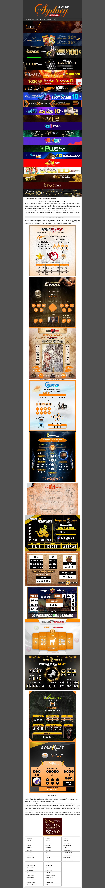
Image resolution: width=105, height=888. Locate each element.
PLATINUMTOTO (30, 857)
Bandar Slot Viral (30, 867)
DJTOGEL (29, 840)
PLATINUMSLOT (49, 843)
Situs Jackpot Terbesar (31, 872)
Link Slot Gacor (48, 880)
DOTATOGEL (29, 838)
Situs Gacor (66, 840)
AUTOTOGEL (29, 847)
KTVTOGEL (29, 843)
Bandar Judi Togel (30, 877)
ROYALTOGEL (29, 855)
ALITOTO (47, 855)
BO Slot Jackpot (67, 857)
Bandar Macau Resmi (31, 882)
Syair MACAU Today (51, 19)
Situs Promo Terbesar (31, 880)
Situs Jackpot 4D (49, 865)
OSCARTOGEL (48, 847)
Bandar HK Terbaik (49, 877)
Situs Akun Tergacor (68, 855)
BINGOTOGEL (48, 850)
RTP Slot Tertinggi (49, 872)
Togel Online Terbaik (31, 865)
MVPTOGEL (29, 850)
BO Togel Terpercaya (68, 847)
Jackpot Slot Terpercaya (32, 884)
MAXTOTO (48, 840)
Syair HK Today (28, 19)
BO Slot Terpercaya (67, 843)
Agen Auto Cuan (30, 870)
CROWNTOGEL (48, 845)
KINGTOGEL (48, 860)
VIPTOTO (29, 860)
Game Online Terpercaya (50, 875)
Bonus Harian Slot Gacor (68, 860)
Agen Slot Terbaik (30, 875)
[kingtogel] (52, 827)
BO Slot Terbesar (49, 884)
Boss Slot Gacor (30, 863)
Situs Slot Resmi (49, 863)
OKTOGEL (29, 845)
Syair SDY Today (43, 19)
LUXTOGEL (48, 852)
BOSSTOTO (48, 838)
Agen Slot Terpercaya (68, 852)
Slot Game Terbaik (49, 870)
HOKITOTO (66, 838)
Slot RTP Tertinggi (49, 882)
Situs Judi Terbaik (67, 845)
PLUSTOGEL (48, 857)
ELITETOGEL (29, 852)
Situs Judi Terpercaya (68, 850)
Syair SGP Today (35, 19)
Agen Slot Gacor (49, 867)
